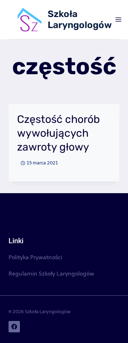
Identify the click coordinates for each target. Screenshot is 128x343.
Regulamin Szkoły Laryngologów (51, 273)
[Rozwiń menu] (118, 19)
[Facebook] (14, 326)
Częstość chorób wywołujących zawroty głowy (58, 133)
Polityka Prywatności (35, 257)
